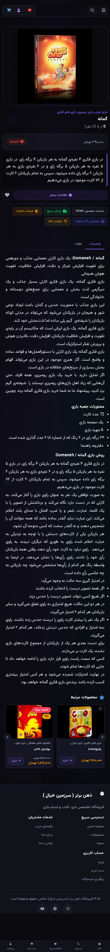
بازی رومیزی (85, 112)
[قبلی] (102, 737)
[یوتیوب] (42, 908)
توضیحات (95, 244)
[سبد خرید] (8, 10)
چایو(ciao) (95, 749)
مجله (100, 843)
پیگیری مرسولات (92, 879)
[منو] (103, 10)
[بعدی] (7, 737)
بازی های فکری (66, 112)
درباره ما (47, 834)
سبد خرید (97, 870)
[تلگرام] (55, 908)
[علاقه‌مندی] (100, 709)
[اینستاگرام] (68, 908)
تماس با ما (46, 843)
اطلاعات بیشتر (58, 195)
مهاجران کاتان (42, 749)
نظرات (78, 244)
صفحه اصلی (95, 826)
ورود (101, 862)
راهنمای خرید (44, 826)
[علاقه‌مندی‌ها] (30, 10)
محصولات (97, 834)
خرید (65, 760)
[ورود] (19, 10)
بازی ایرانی (101, 112)
